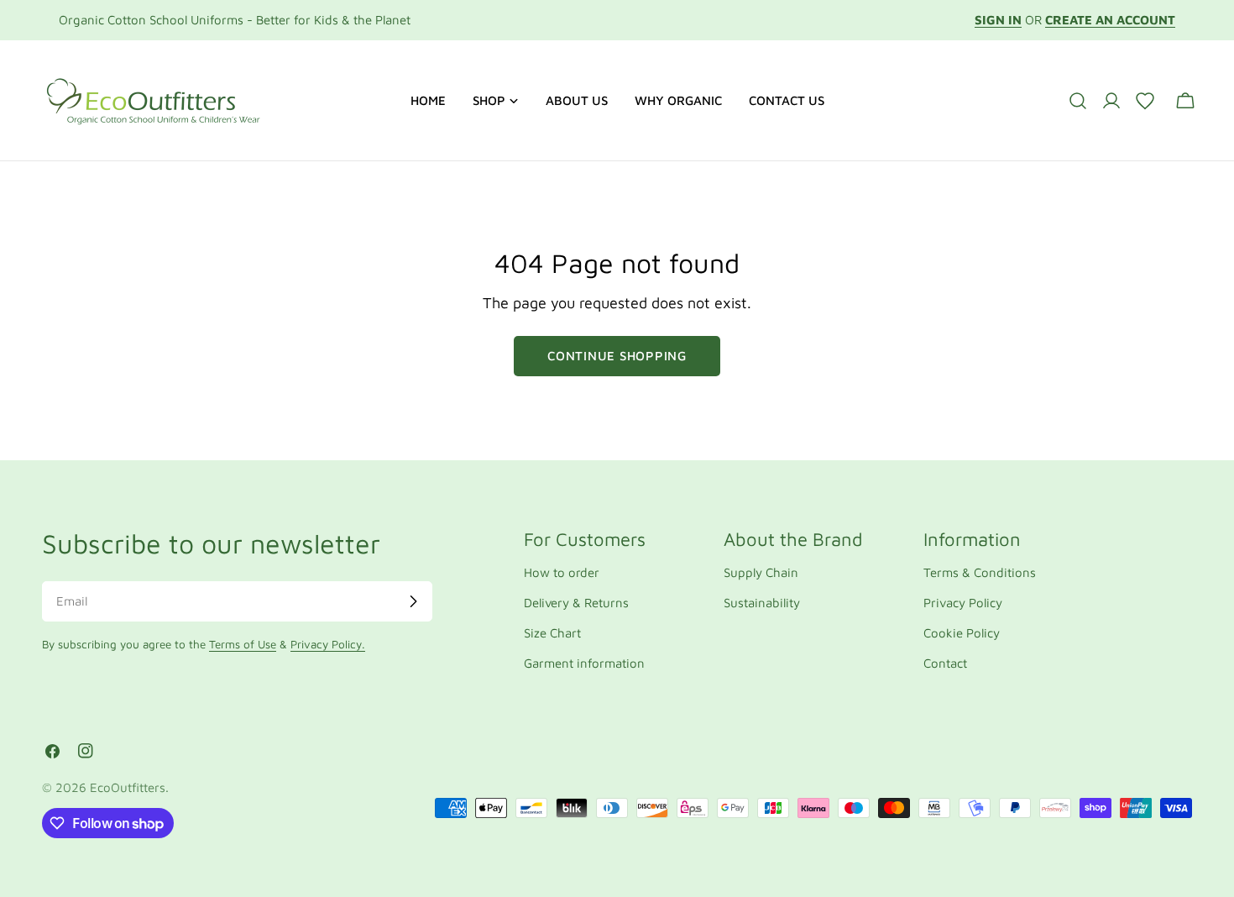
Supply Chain (761, 572)
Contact (945, 663)
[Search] (1078, 101)
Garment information (584, 663)
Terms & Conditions (979, 572)
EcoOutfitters (127, 787)
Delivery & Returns (576, 602)
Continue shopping (617, 356)
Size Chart (552, 633)
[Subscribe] (413, 601)
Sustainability (762, 602)
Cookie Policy (961, 633)
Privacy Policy (962, 602)
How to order (561, 572)
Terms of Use (242, 644)
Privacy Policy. (327, 644)
